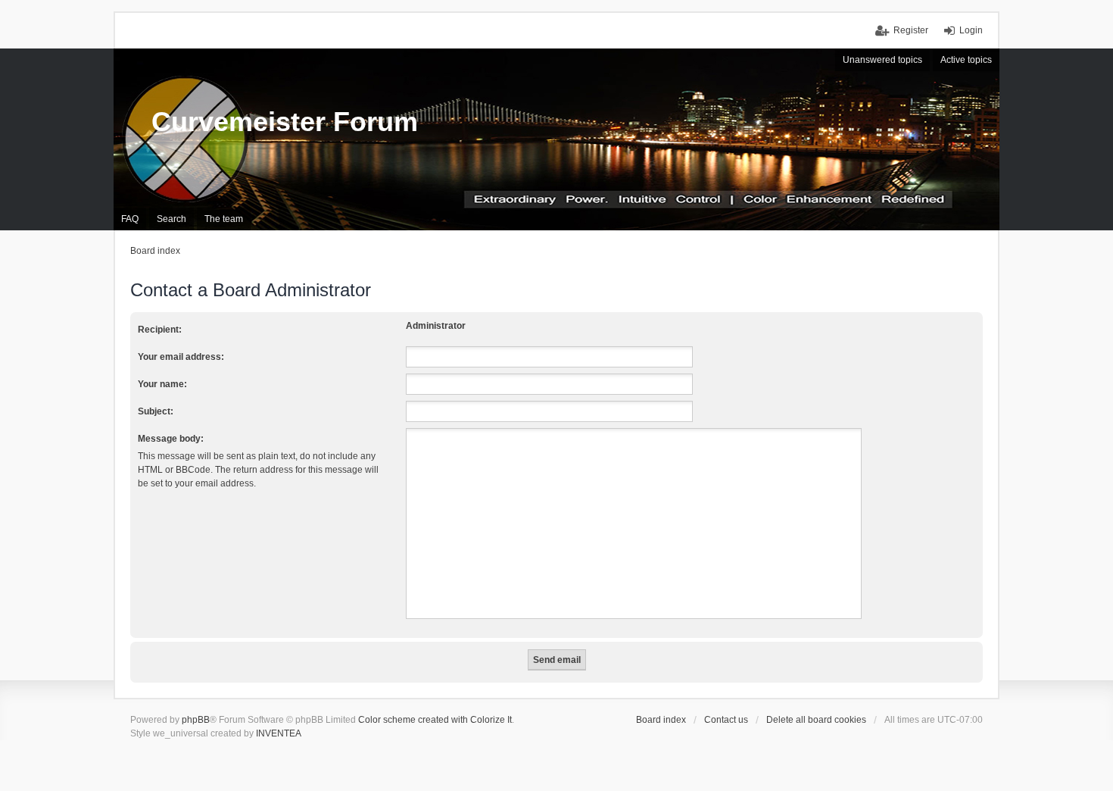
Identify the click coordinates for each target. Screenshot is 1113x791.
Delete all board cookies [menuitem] (816, 719)
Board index (661, 719)
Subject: (155, 411)
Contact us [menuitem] (726, 719)
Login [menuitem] (971, 30)
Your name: (162, 384)
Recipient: (160, 329)
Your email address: (181, 357)
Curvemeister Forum (284, 121)
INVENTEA (278, 733)
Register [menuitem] (910, 30)
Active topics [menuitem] (966, 60)
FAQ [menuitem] (130, 219)
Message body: (171, 438)
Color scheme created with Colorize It (435, 719)
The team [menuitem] (223, 219)
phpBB (196, 719)
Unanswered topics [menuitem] (882, 60)
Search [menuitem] (171, 219)
